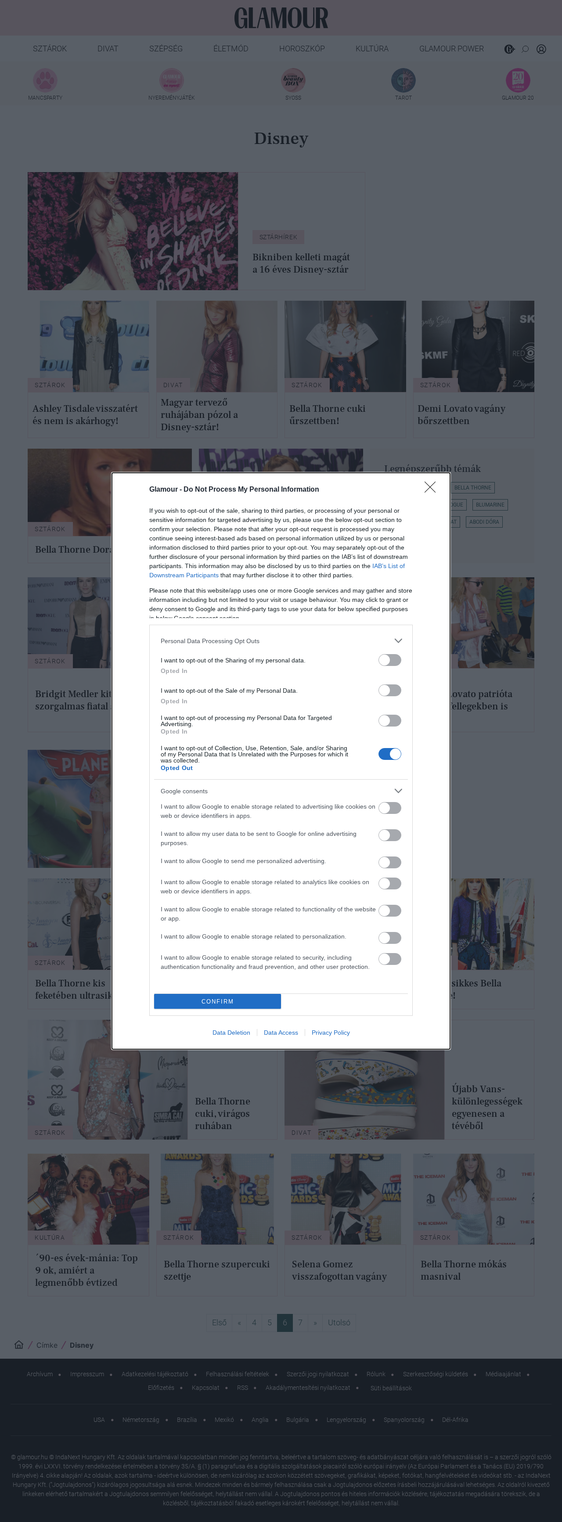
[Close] (433, 490)
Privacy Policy (331, 1032)
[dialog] (281, 761)
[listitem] (281, 640)
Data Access (281, 1032)
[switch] (389, 660)
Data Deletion (231, 1032)
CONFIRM (218, 1001)
